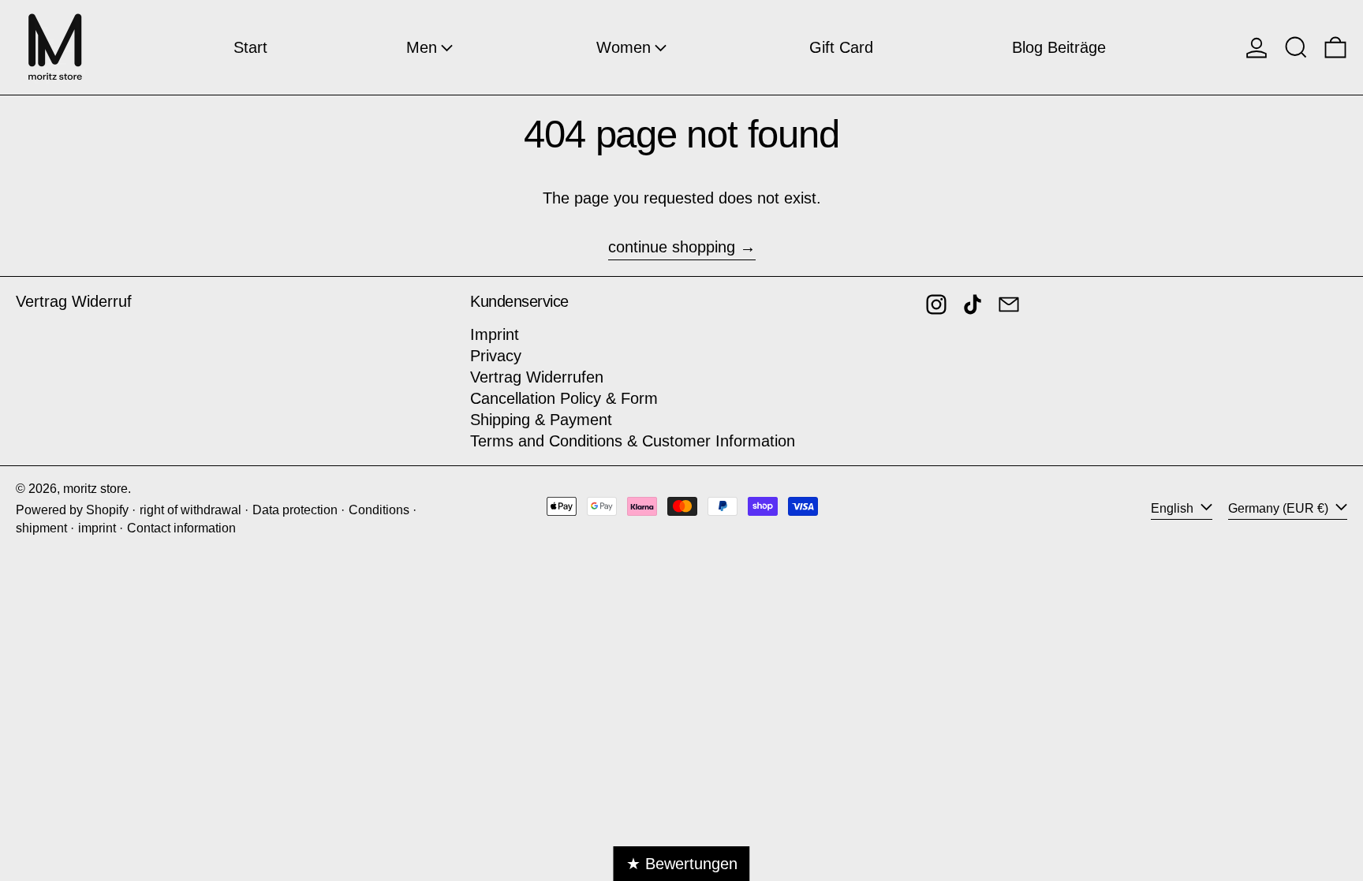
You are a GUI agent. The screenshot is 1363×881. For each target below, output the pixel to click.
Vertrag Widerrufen (536, 377)
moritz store (95, 488)
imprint (97, 528)
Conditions (379, 510)
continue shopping (671, 247)
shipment (41, 528)
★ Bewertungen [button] (682, 863)
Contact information (181, 528)
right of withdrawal (190, 510)
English (1174, 508)
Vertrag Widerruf (74, 301)
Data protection (295, 510)
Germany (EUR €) (1279, 508)
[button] (1296, 47)
